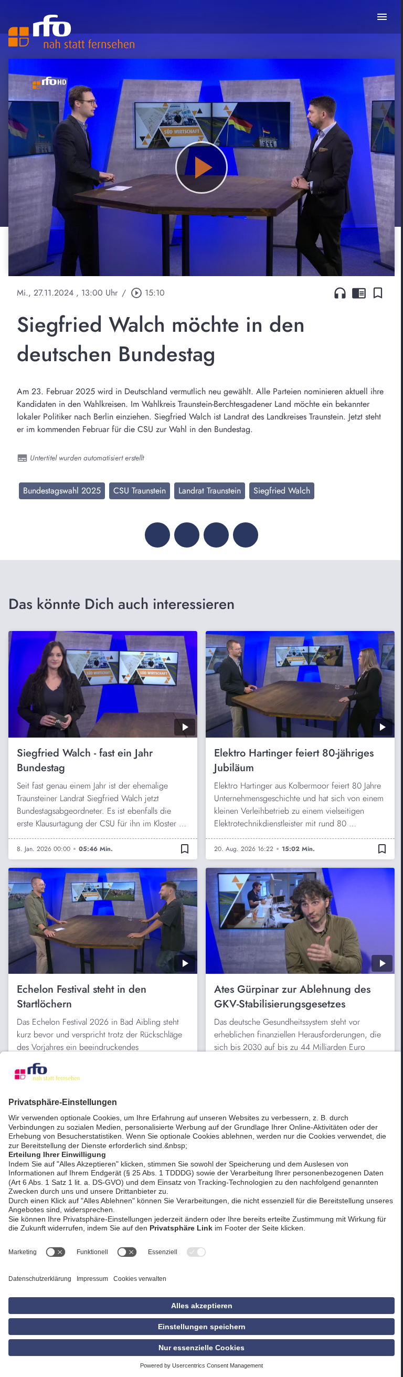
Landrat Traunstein (209, 491)
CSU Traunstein (139, 491)
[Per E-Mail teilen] (245, 535)
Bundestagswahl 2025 (62, 491)
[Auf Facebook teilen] (157, 535)
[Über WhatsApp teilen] (216, 535)
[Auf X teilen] (186, 535)
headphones (340, 293)
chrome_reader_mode (359, 293)
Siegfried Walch (281, 491)
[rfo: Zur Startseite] (71, 31)
